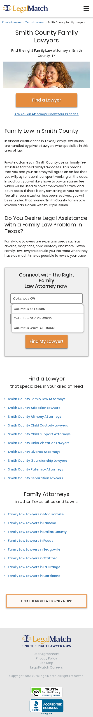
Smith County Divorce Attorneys (34, 452)
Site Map (46, 663)
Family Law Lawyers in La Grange (34, 567)
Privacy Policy (46, 658)
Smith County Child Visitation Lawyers (39, 443)
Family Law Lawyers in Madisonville (36, 514)
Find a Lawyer (46, 100)
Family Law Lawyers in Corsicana (34, 576)
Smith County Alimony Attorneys (34, 416)
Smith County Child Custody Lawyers (38, 425)
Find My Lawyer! (46, 341)
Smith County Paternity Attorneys (35, 469)
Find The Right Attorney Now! (46, 601)
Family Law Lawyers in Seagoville (34, 549)
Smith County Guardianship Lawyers (37, 460)
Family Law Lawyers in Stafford (33, 558)
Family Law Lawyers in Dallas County (37, 532)
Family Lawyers (11, 22)
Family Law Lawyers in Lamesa (32, 523)
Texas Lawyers (35, 22)
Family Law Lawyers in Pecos (30, 540)
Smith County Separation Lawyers (35, 478)
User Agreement (47, 654)
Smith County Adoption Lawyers (34, 408)
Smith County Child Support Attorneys (39, 434)
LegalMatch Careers (46, 667)
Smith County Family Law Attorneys (36, 399)
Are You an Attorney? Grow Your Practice (46, 114)
